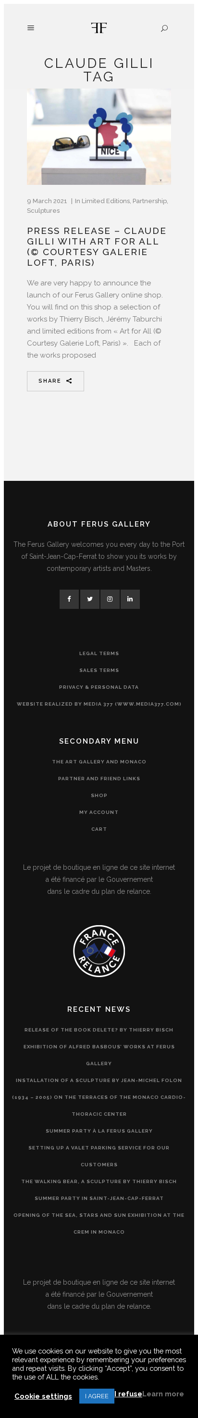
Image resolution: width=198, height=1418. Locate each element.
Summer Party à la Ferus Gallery (99, 1131)
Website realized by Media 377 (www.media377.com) (99, 704)
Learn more (163, 1394)
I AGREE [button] (97, 1396)
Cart (99, 829)
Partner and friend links (99, 778)
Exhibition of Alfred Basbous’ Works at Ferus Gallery (99, 1055)
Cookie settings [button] (43, 1396)
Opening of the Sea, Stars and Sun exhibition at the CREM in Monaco (99, 1223)
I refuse (128, 1394)
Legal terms (99, 653)
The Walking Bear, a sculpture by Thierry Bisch (99, 1181)
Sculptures (43, 210)
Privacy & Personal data (99, 687)
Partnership (150, 201)
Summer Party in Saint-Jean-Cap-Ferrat (99, 1198)
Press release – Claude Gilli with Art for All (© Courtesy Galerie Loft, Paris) (97, 246)
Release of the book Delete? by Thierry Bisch (99, 1029)
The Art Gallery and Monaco (99, 761)
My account (99, 812)
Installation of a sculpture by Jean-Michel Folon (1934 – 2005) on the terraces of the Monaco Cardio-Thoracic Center (99, 1097)
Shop (99, 795)
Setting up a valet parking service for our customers (99, 1156)
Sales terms (99, 670)
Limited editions (106, 201)
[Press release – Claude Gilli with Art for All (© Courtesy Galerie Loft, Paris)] (99, 137)
